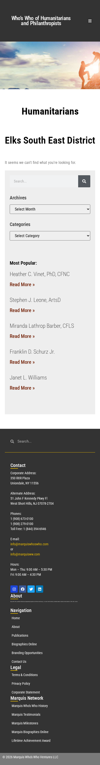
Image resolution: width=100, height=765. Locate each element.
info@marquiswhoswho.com (29, 544)
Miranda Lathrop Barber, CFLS (42, 326)
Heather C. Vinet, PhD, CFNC (40, 274)
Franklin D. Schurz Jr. (32, 352)
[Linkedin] (39, 589)
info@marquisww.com (25, 554)
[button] (90, 21)
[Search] (84, 181)
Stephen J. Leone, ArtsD (35, 300)
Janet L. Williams (28, 377)
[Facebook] (22, 589)
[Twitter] (31, 589)
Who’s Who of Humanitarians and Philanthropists (41, 21)
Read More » (22, 284)
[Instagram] (14, 589)
